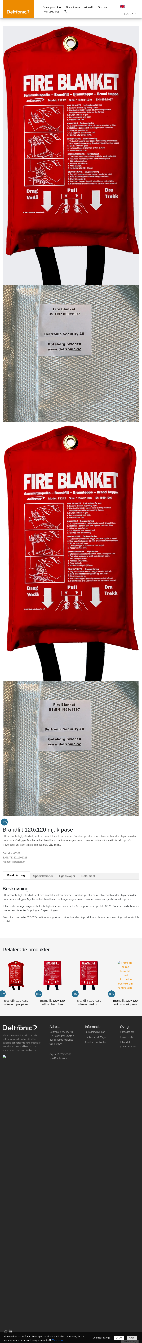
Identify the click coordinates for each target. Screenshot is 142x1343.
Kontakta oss (51, 11)
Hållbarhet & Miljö (95, 1037)
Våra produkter (52, 7)
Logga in (130, 14)
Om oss (102, 7)
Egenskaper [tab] (67, 876)
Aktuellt (88, 7)
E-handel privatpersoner (128, 1044)
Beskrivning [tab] (16, 875)
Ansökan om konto (95, 1042)
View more (57, 1340)
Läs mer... (54, 844)
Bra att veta (73, 7)
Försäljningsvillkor (95, 1032)
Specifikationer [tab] (43, 876)
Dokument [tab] (88, 876)
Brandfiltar (19, 861)
